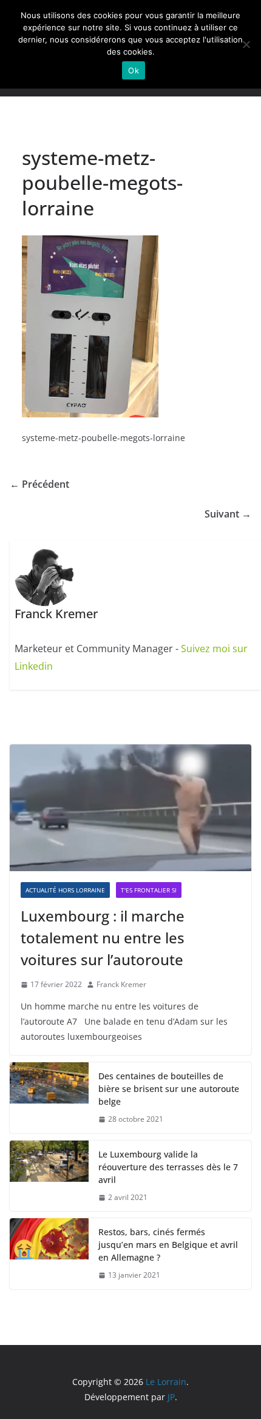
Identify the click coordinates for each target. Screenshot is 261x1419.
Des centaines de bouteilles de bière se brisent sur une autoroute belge (168, 1088)
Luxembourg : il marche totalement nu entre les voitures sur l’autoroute (103, 937)
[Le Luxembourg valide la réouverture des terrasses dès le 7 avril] (49, 1176)
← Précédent (39, 484)
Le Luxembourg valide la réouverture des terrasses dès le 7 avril (168, 1166)
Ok (133, 70)
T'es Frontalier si (149, 890)
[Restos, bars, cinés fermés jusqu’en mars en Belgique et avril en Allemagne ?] (49, 1253)
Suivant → (228, 514)
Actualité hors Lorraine (65, 890)
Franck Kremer (121, 984)
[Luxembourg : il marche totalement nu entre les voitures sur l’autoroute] (130, 807)
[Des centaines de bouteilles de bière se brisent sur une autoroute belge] (49, 1097)
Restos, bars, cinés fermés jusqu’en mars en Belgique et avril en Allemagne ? (168, 1244)
